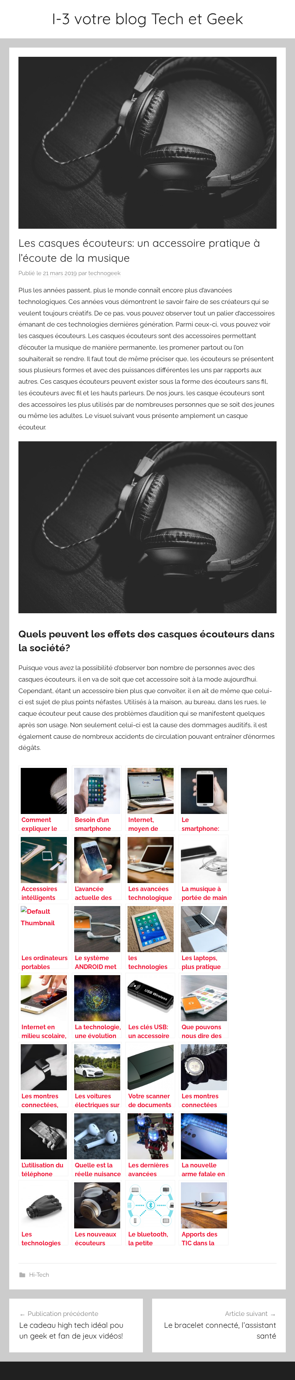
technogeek (104, 273)
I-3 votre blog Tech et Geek (147, 18)
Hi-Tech (39, 1274)
